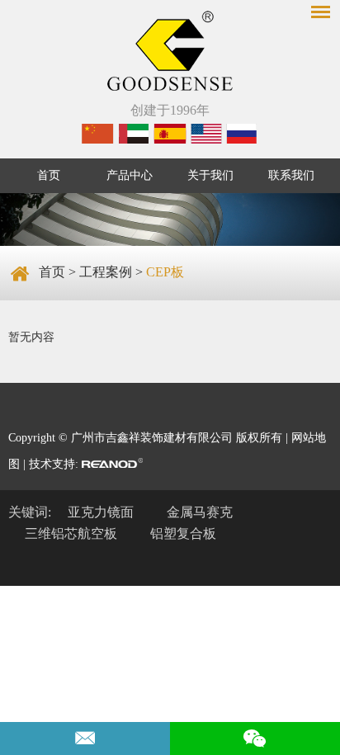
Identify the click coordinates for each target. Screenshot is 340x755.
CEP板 (165, 272)
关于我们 (210, 175)
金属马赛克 (200, 512)
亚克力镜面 (101, 512)
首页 (48, 175)
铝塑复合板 (183, 533)
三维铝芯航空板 (71, 533)
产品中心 (129, 175)
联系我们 (291, 175)
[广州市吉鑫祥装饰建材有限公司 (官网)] (170, 52)
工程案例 (105, 272)
